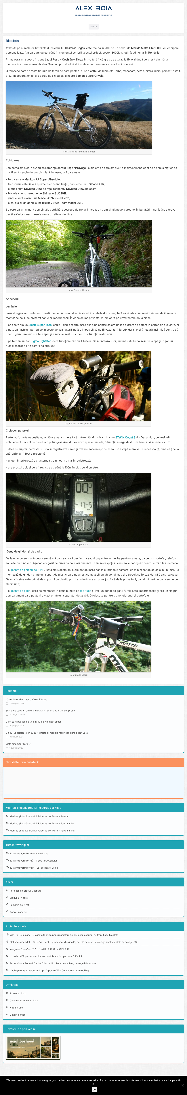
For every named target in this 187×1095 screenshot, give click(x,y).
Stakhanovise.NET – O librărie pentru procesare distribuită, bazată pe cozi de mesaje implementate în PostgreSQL (74, 942)
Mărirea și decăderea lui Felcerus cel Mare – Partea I (39, 816)
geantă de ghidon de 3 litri (27, 570)
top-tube (85, 590)
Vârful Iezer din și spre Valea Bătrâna (26, 699)
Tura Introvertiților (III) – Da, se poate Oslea (34, 867)
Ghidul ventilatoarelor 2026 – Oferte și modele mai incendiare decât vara (47, 732)
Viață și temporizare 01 (18, 743)
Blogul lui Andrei (19, 897)
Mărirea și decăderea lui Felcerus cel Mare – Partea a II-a (42, 823)
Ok (94, 1089)
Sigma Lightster (41, 341)
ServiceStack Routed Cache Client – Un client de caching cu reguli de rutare (53, 963)
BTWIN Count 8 (125, 437)
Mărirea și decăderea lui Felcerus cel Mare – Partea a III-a (42, 830)
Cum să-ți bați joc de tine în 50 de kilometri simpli (33, 721)
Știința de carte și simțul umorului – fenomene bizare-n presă (40, 710)
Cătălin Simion (18, 1014)
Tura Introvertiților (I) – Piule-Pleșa (29, 853)
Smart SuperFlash (40, 325)
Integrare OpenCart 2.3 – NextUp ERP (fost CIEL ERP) (40, 949)
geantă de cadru (20, 590)
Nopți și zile (16, 1007)
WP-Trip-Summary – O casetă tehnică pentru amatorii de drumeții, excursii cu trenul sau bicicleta (64, 934)
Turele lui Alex (18, 993)
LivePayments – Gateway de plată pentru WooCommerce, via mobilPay (49, 970)
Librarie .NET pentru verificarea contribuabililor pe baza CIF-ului (46, 956)
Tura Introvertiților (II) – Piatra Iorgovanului (33, 860)
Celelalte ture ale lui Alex (24, 1000)
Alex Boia (93, 8)
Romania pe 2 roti (19, 904)
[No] (182, 1085)
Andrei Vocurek (18, 911)
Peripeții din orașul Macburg (25, 890)
